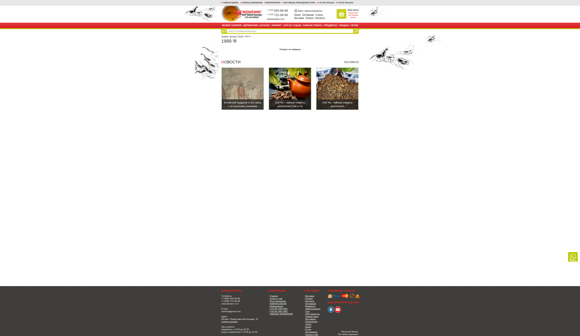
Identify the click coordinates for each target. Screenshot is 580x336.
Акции (297, 14)
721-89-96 (277, 15)
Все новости (351, 62)
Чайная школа (230, 3)
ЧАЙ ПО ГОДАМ (292, 25)
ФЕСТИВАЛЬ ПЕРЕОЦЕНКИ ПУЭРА (299, 3)
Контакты (320, 17)
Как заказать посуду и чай (311, 333)
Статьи (319, 14)
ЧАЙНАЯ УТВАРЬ (312, 25)
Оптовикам (308, 14)
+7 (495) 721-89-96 (230, 301)
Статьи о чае (276, 298)
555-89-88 (277, 10)
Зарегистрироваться (313, 11)
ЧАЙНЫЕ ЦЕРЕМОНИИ (252, 3)
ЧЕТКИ (354, 25)
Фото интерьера (278, 301)
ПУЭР (240, 36)
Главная (224, 36)
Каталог (264, 25)
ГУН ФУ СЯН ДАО (326, 3)
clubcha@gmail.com (231, 311)
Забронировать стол (312, 310)
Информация (276, 306)
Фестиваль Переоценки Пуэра (311, 321)
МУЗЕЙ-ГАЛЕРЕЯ (231, 25)
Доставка (299, 17)
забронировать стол (275, 19)
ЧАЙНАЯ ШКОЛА (278, 303)
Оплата (309, 17)
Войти (300, 11)
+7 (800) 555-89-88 (230, 298)
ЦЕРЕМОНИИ (250, 25)
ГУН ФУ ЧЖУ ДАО (345, 3)
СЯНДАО (344, 25)
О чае (308, 329)
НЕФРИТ (276, 25)
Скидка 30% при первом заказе (353, 15)
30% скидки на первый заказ (312, 315)
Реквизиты (310, 306)
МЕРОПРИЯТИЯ (273, 3)
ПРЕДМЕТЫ (330, 25)
